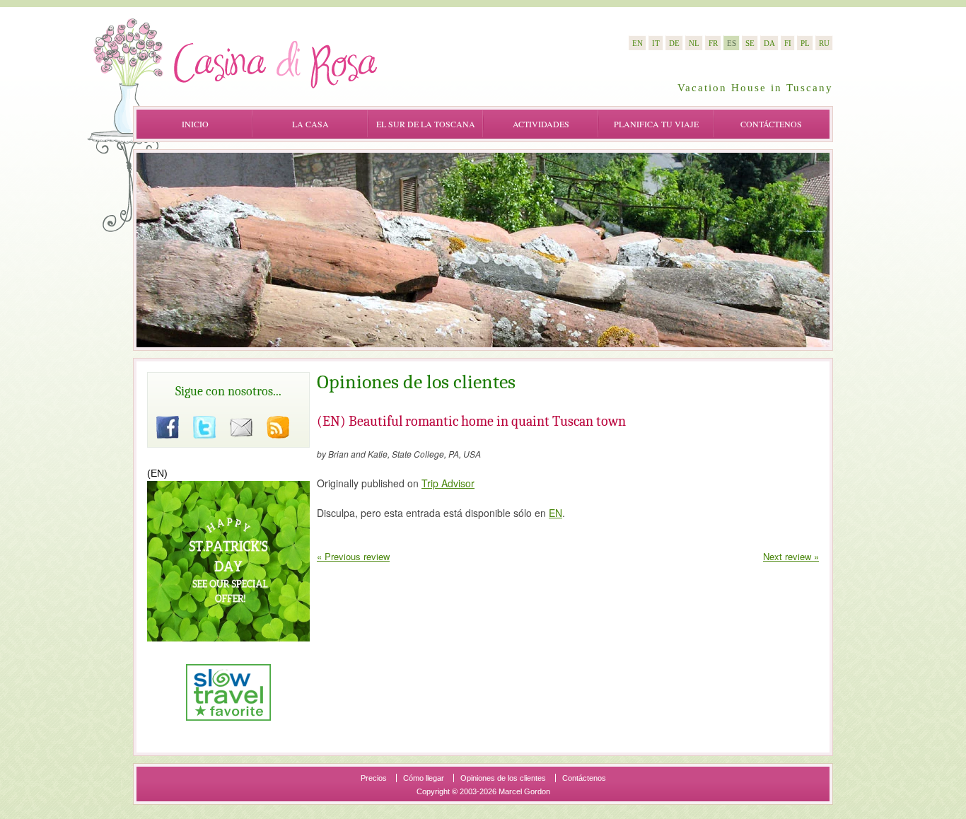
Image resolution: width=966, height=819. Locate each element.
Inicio (195, 123)
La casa (310, 123)
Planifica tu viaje (656, 123)
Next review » (791, 556)
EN (555, 513)
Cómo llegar (423, 778)
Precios (374, 778)
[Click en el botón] (167, 427)
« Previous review (353, 556)
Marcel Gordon (524, 791)
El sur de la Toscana (425, 123)
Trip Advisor (448, 483)
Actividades (541, 123)
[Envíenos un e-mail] (241, 427)
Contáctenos (771, 123)
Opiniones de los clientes (503, 778)
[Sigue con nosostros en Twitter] (204, 427)
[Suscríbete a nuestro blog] (278, 427)
